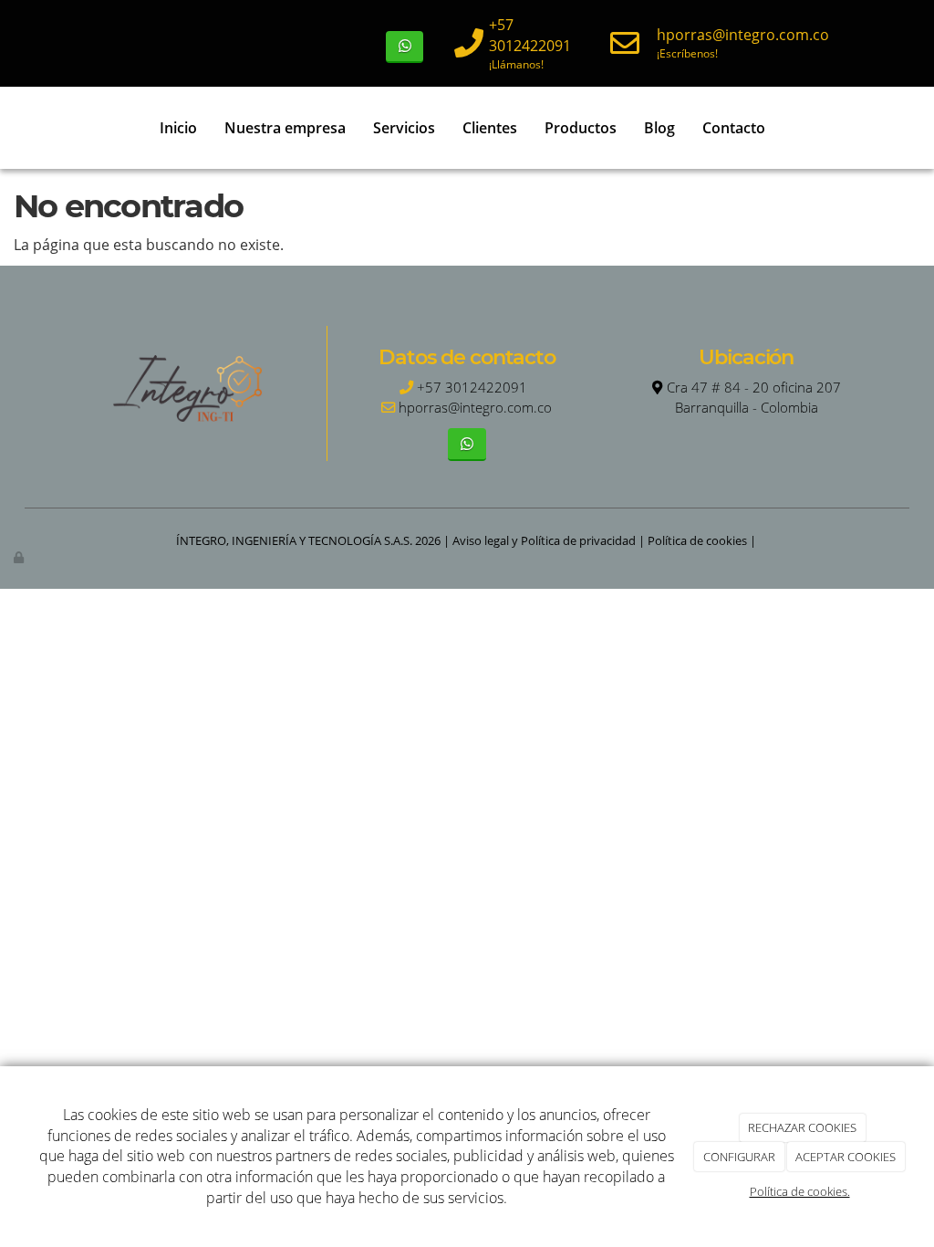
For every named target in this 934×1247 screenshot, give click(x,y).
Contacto (733, 128)
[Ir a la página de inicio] (34, 128)
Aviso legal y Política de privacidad (544, 540)
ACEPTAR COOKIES (845, 1156)
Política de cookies (697, 540)
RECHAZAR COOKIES (802, 1127)
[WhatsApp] (404, 47)
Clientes (489, 128)
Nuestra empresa (285, 128)
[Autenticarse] (20, 557)
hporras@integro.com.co (743, 35)
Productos (581, 128)
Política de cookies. (800, 1191)
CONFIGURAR (739, 1156)
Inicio (178, 128)
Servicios (404, 128)
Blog (659, 128)
